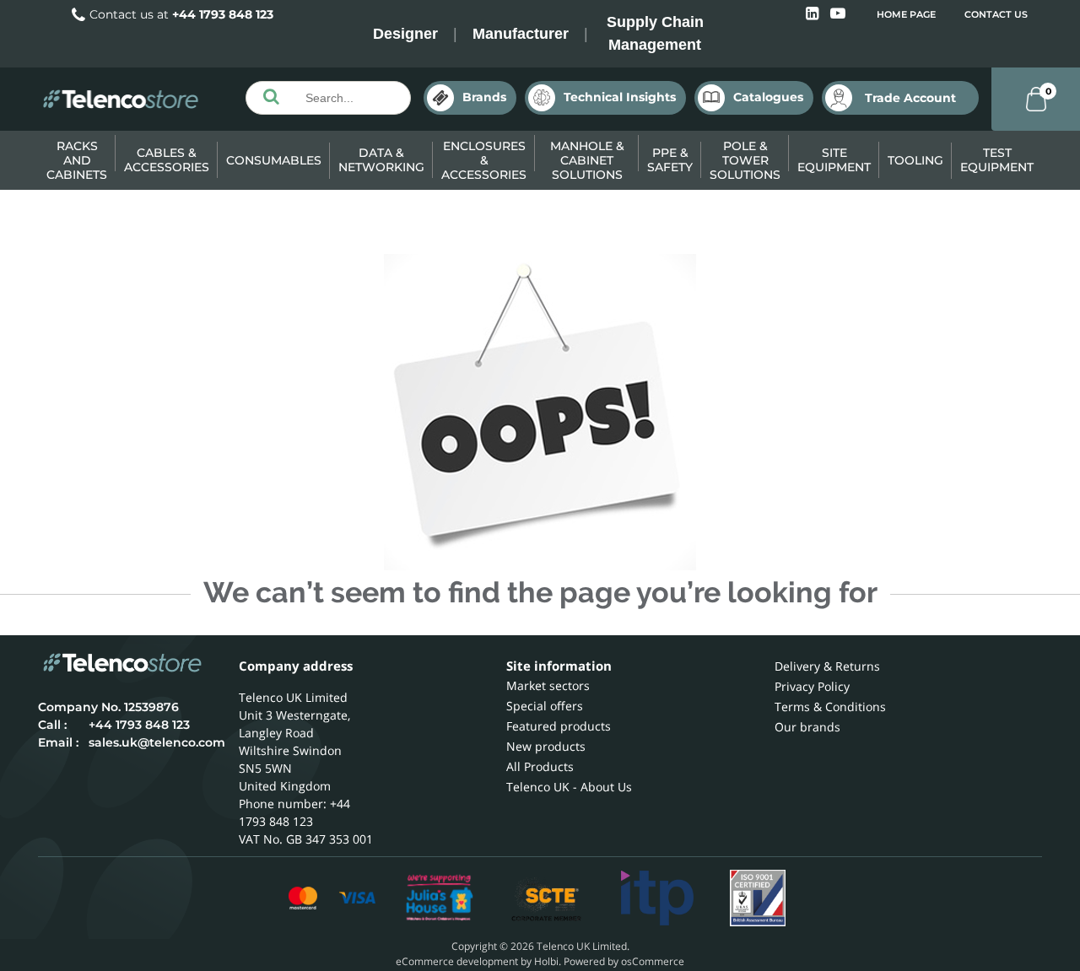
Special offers (544, 706)
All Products (540, 766)
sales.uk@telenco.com (157, 742)
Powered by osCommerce (624, 961)
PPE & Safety (670, 160)
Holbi (546, 961)
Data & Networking (381, 160)
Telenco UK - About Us (569, 787)
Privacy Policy (812, 686)
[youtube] (837, 14)
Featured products (558, 726)
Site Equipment (834, 160)
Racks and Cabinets (76, 160)
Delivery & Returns (827, 666)
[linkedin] (814, 14)
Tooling (915, 160)
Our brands (807, 727)
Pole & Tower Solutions (745, 160)
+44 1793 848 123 (222, 14)
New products (546, 746)
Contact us (996, 14)
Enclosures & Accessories (483, 160)
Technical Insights (620, 97)
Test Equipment (997, 160)
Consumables (273, 160)
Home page (906, 14)
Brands (484, 97)
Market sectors (548, 685)
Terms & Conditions (830, 707)
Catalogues (768, 97)
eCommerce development (457, 961)
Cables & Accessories (166, 160)
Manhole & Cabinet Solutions (587, 160)
